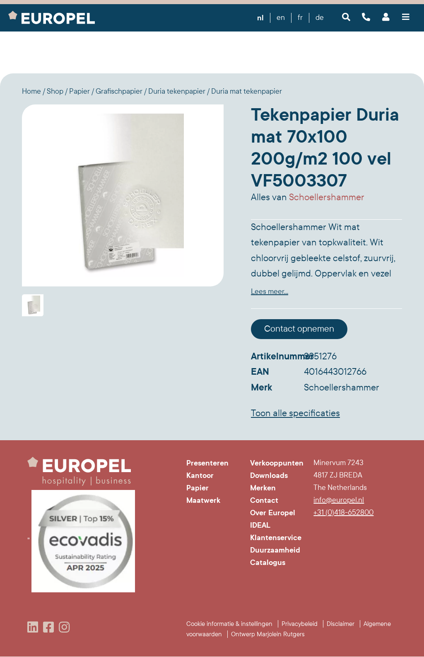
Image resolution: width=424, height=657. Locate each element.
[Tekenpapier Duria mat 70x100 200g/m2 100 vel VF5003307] (123, 195)
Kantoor (200, 475)
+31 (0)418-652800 (343, 512)
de (320, 17)
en (281, 17)
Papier (197, 488)
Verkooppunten (275, 463)
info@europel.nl (338, 500)
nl (260, 18)
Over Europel (272, 513)
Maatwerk (203, 500)
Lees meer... (269, 291)
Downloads (269, 475)
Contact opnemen (299, 329)
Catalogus (267, 562)
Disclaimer (340, 624)
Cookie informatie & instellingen (229, 624)
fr (300, 17)
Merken (263, 488)
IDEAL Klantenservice (275, 531)
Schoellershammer (326, 197)
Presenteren (207, 463)
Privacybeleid (300, 624)
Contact (264, 500)
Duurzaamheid (275, 550)
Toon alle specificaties (295, 413)
